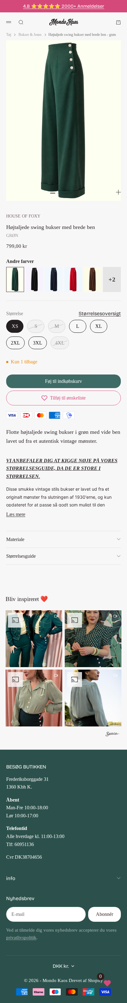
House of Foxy (23, 216)
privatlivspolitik (21, 937)
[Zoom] (118, 192)
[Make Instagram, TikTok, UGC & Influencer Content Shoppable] (112, 735)
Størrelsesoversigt (100, 313)
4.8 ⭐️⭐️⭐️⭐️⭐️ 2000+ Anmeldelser (63, 6)
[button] (63, 398)
